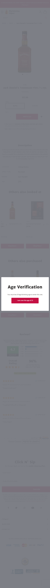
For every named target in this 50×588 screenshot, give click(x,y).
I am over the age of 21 (25, 300)
